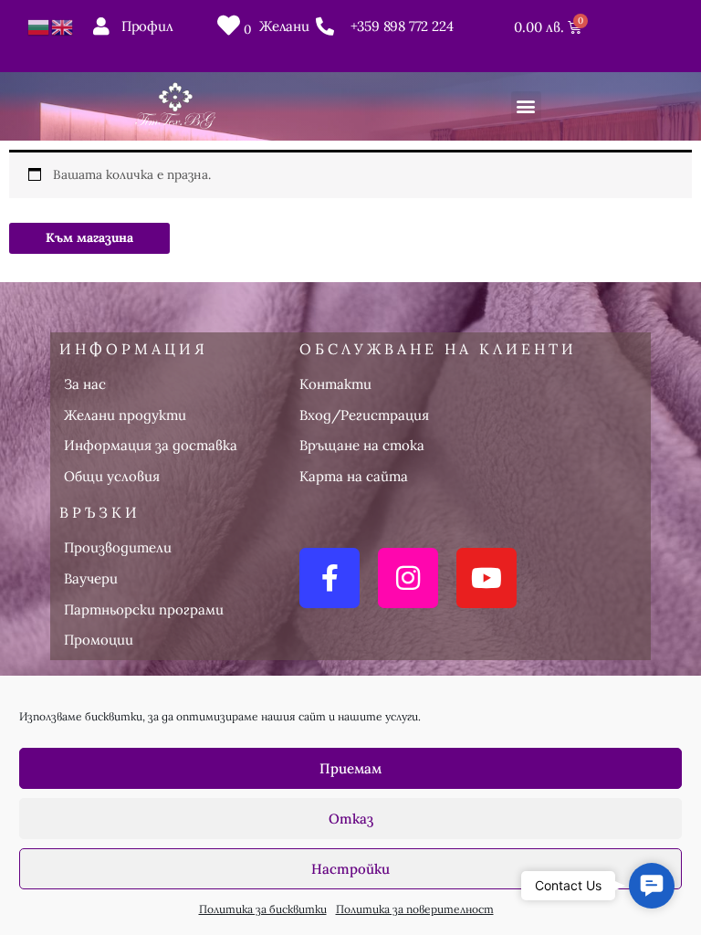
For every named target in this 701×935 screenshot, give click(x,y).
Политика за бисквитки (263, 909)
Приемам (350, 768)
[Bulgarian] (39, 25)
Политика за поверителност (415, 909)
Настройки (350, 868)
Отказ (351, 818)
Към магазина (89, 237)
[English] (63, 25)
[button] (526, 106)
